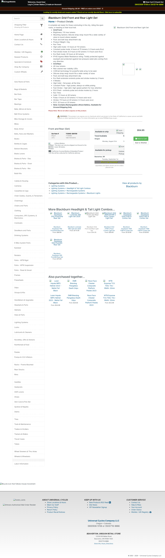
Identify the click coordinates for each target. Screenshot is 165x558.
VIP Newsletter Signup (98, 507)
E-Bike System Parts (22, 243)
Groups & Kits (19, 292)
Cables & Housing (21, 181)
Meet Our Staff (53, 505)
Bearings (17, 104)
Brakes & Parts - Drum (23, 163)
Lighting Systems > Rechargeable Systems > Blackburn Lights (75, 193)
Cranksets (18, 223)
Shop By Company (21, 67)
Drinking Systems (21, 235)
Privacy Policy (52, 507)
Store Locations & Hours (23, 40)
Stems (16, 412)
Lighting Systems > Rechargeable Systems (68, 191)
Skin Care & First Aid (22, 402)
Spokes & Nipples (21, 407)
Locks (16, 327)
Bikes (16, 124)
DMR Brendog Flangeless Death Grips (73, 297)
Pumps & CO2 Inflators (23, 357)
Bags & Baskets (20, 89)
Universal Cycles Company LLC (103, 520)
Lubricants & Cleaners (23, 332)
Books (16, 139)
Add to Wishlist (141, 143)
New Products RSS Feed (99, 502)
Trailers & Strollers (21, 429)
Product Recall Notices (56, 512)
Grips (16, 287)
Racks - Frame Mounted (23, 365)
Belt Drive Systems (21, 114)
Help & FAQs (136, 505)
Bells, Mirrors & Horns (22, 109)
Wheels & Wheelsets (22, 456)
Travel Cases (19, 439)
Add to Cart (142, 139)
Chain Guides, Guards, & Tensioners (28, 196)
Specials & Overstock (22, 62)
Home (51, 21)
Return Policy (52, 510)
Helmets (17, 310)
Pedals (17, 352)
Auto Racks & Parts (21, 82)
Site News (93, 505)
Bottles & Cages (20, 144)
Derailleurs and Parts (22, 230)
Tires (16, 419)
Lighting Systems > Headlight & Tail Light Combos (70, 188)
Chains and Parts (21, 206)
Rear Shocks (19, 369)
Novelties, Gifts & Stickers (24, 340)
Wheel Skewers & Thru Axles (25, 451)
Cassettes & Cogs (21, 191)
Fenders (17, 255)
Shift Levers (19, 392)
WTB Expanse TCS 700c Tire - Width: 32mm (109, 297)
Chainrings (18, 201)
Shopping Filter (20, 25)
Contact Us (18, 44)
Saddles (17, 382)
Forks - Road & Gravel (23, 270)
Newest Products (21, 57)
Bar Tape (18, 99)
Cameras (17, 186)
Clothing (17, 211)
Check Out (159, 2)
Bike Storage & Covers (23, 119)
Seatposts (18, 387)
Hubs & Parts (19, 315)
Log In (30, 4)
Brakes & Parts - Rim (22, 168)
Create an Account (53, 4)
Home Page (19, 35)
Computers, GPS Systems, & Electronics (25, 217)
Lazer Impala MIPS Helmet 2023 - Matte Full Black (55, 299)
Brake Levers (19, 154)
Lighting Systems (21, 322)
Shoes (16, 397)
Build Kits (18, 173)
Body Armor (19, 129)
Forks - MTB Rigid (21, 260)
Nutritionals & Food (21, 345)
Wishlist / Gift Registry (23, 52)
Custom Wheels (20, 72)
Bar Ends (17, 94)
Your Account (136, 507)
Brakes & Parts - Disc (22, 158)
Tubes (16, 444)
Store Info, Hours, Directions (103, 543)
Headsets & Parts (21, 305)
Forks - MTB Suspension (23, 265)
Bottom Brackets (21, 149)
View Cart (149, 2)
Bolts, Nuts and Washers (24, 134)
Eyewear (17, 248)
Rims (16, 374)
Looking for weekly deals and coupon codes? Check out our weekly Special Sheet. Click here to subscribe (82, 12)
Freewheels (18, 280)
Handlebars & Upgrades (23, 300)
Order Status (39, 4)
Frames (17, 275)
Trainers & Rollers (21, 434)
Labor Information (21, 464)
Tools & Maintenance (22, 424)
